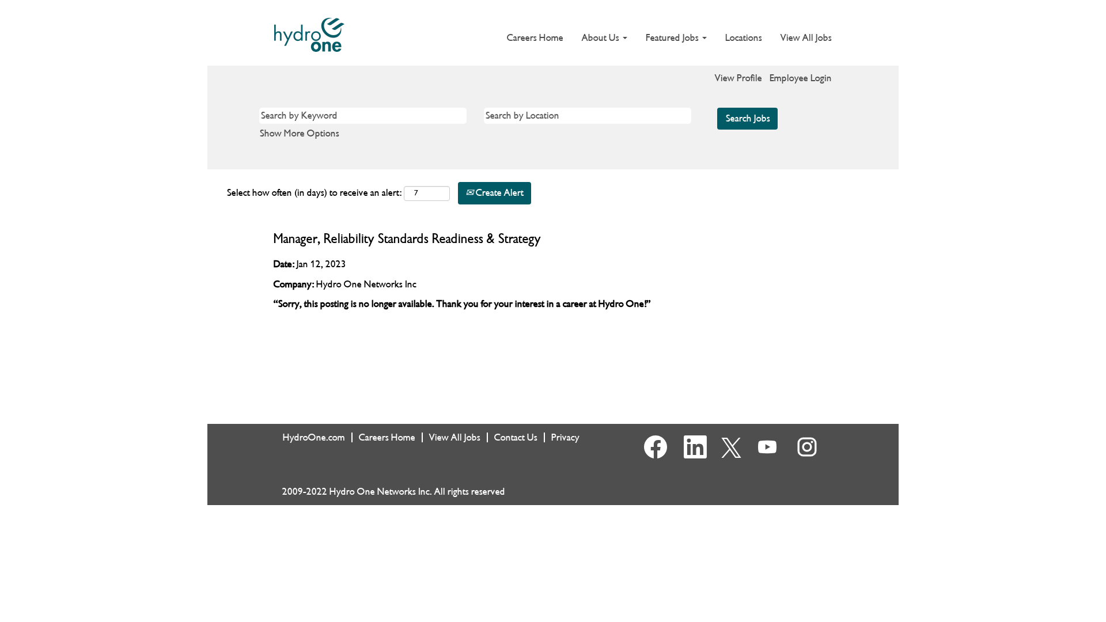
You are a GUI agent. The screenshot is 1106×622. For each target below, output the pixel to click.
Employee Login (801, 78)
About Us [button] (602, 38)
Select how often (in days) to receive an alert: (314, 193)
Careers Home (535, 38)
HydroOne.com (314, 437)
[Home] (309, 34)
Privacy (565, 437)
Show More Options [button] (299, 133)
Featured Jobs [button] (673, 38)
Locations (743, 38)
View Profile (738, 78)
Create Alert (499, 193)
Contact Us (515, 437)
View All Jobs (806, 38)
